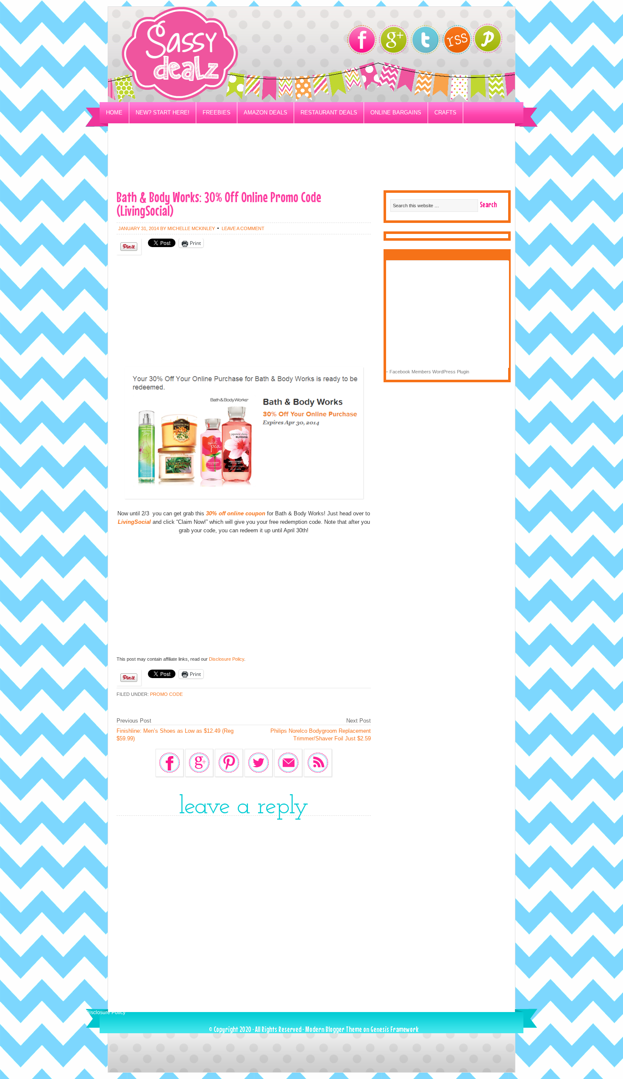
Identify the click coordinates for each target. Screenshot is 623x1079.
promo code (166, 694)
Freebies (217, 112)
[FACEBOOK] (362, 40)
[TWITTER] (425, 40)
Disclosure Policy (226, 659)
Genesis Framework (394, 1029)
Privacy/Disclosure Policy (147, 134)
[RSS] (457, 40)
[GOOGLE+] (393, 40)
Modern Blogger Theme (333, 1029)
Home (114, 112)
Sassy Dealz (214, 54)
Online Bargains (395, 112)
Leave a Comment (243, 228)
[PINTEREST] (492, 41)
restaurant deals (328, 112)
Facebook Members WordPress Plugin (429, 371)
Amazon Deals (265, 112)
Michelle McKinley (191, 228)
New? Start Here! (162, 112)
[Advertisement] (311, 164)
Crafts (445, 112)
